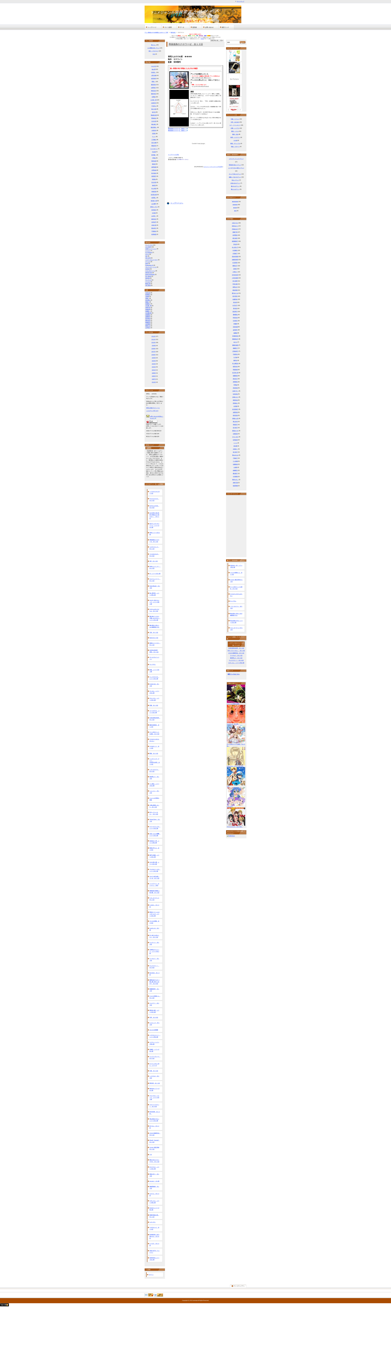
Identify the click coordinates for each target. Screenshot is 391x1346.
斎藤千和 (235, 232)
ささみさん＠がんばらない (154, 740)
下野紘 (154, 158)
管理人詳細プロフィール (153, 408)
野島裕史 (153, 118)
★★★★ (235, 204)
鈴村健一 (153, 155)
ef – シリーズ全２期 (154, 573)
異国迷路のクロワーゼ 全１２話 (186, 44)
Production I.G (149, 265)
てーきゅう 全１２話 (154, 959)
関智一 (153, 81)
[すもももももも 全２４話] (236, 825)
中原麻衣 (235, 250)
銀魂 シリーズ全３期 (154, 670)
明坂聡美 (235, 369)
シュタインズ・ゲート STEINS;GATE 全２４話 (154, 761)
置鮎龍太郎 (154, 115)
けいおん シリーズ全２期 (154, 692)
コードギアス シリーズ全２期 (154, 711)
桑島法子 (235, 265)
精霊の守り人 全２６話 (154, 849)
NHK (146, 263)
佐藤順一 (147, 311)
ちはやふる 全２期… (233, 724)
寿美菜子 (235, 424)
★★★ (235, 207)
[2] (170, 159)
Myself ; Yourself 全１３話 (154, 1141)
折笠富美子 (235, 409)
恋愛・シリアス (235, 128)
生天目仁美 (235, 372)
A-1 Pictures (148, 252)
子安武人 (153, 106)
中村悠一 (153, 72)
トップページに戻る (173, 154)
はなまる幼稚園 (153, 1030)
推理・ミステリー (235, 137)
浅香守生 (147, 307)
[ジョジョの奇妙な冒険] (236, 702)
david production (150, 274)
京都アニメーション (150, 249)
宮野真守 (153, 176)
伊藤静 (235, 323)
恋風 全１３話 (153, 705)
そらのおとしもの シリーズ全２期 (154, 870)
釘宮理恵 (235, 262)
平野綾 (235, 385)
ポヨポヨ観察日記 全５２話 (154, 1134)
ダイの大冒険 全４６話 (154, 922)
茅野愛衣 (235, 382)
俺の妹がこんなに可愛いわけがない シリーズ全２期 (154, 618)
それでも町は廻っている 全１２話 (154, 877)
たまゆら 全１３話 (154, 906)
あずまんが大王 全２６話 (154, 506)
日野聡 (153, 97)
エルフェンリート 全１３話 (154, 579)
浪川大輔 (153, 142)
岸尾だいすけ (154, 207)
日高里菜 (235, 433)
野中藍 (235, 308)
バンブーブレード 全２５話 (154, 1057)
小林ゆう (235, 272)
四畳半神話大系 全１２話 (154, 1216)
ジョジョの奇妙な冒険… (233, 704)
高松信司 (147, 320)
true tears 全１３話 (154, 973)
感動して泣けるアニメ (235, 177)
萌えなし (153, 45)
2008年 (154, 348)
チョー (154, 136)
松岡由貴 (235, 440)
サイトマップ (240, 1)
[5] (175, 159)
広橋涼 (235, 268)
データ (182, 27)
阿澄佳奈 (235, 317)
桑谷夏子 (235, 473)
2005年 (154, 357)
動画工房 (147, 283)
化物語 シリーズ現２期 (154, 1050)
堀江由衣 (235, 238)
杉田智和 (153, 78)
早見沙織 (235, 284)
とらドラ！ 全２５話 (154, 1004)
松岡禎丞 (153, 234)
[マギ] (236, 784)
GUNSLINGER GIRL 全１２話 (153, 651)
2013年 (154, 382)
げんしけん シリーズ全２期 (154, 699)
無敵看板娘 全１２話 (154, 1187)
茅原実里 (235, 388)
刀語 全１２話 (153, 632)
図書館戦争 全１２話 (154, 989)
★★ (235, 210)
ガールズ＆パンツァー (154, 658)
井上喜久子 (235, 247)
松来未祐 (235, 394)
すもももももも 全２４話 (154, 499)
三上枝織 (235, 461)
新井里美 (235, 415)
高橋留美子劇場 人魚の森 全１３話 (154, 891)
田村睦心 (235, 403)
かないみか (235, 437)
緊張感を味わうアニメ (235, 165)
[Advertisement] (195, 187)
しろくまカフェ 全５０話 (154, 770)
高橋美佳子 (235, 339)
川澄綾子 (235, 253)
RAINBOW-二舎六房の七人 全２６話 (154, 1236)
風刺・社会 (235, 134)
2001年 (154, 370)
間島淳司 (153, 145)
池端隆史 (147, 315)
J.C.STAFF (148, 247)
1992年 (154, 376)
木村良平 (153, 222)
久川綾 (235, 357)
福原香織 (235, 485)
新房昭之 (147, 294)
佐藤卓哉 (147, 309)
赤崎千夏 (235, 482)
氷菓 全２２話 (153, 1071)
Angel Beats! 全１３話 (154, 587)
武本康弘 (147, 300)
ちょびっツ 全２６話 (154, 943)
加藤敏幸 (147, 316)
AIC (146, 256)
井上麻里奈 (235, 363)
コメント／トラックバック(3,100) (213, 166)
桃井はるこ (235, 479)
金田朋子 (235, 330)
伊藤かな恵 (235, 418)
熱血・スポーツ (235, 146)
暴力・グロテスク (153, 51)
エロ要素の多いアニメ (153, 48)
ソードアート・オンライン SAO (154, 884)
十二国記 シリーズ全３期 (154, 784)
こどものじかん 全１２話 (154, 492)
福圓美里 (235, 375)
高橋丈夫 (147, 326)
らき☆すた (152, 1222)
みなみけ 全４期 (154, 1181)
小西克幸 (153, 130)
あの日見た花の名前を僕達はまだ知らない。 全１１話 (154, 515)
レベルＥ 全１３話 (154, 1244)
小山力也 (153, 66)
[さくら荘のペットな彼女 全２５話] (236, 742)
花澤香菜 (235, 235)
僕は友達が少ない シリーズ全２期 (154, 1119)
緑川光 (154, 112)
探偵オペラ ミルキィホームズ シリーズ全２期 (154, 914)
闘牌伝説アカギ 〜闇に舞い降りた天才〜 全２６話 (154, 981)
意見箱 (202, 38)
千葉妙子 (235, 458)
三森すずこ (235, 391)
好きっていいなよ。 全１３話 (153, 813)
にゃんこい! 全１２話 (154, 1023)
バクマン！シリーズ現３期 (154, 1043)
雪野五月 (235, 287)
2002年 (154, 367)
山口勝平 (153, 204)
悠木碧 (235, 302)
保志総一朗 (154, 200)
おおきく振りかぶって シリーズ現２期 (154, 602)
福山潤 (153, 69)
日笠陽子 (235, 320)
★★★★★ (235, 201)
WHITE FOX (148, 272)
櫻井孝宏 (153, 94)
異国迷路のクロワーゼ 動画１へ (177, 128)
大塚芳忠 (153, 103)
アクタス (147, 282)
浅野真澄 (235, 412)
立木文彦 (153, 121)
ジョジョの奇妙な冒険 (154, 799)
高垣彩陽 (235, 290)
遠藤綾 (235, 333)
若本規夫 (153, 210)
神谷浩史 (153, 90)
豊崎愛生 (235, 314)
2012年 (154, 336)
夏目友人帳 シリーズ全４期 (154, 1011)
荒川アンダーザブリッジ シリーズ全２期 (154, 525)
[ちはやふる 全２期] (236, 722)
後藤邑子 (235, 348)
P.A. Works (148, 276)
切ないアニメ (235, 180)
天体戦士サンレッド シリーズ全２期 (154, 951)
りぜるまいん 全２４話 (154, 1228)
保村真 (154, 185)
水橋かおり (235, 397)
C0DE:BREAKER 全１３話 (154, 718)
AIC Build (148, 285)
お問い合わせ (209, 27)
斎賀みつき (235, 430)
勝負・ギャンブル (235, 143)
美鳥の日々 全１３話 (154, 1175)
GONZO (147, 269)
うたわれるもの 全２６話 (154, 555)
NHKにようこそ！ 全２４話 (155, 567)
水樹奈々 (235, 449)
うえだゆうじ (154, 149)
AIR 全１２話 (153, 561)
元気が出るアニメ (235, 183)
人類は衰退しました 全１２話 (154, 806)
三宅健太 (153, 139)
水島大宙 (153, 225)
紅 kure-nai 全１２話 (154, 685)
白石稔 (154, 213)
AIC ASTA (148, 258)
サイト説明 (168, 27)
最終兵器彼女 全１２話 (154, 725)
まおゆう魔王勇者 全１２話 (154, 1148)
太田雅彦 (147, 324)
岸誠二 (147, 298)
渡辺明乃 (235, 311)
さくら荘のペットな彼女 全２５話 (154, 733)
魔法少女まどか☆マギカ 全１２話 (154, 1160)
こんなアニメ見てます (152, 410)
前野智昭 (153, 167)
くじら (235, 443)
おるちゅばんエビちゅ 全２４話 (154, 610)
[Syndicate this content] (227, 560)
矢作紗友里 (235, 275)
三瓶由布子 (235, 351)
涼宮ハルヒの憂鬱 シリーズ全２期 (154, 834)
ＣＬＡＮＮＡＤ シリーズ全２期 (154, 677)
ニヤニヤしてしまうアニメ (236, 158)
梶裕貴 (154, 164)
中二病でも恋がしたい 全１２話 (154, 936)
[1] (169, 159)
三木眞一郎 (153, 100)
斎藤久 (147, 302)
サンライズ (148, 280)
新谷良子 (235, 378)
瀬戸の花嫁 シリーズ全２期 (154, 856)
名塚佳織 (235, 327)
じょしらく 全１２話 (154, 791)
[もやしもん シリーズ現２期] (236, 764)
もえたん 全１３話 (154, 1194)
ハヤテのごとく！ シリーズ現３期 (154, 1036)
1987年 (154, 379)
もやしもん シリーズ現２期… (235, 766)
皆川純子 (235, 427)
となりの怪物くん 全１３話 (154, 997)
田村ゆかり (235, 226)
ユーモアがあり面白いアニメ (236, 168)
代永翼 (154, 152)
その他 (235, 140)
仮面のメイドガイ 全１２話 (154, 644)
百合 (154, 54)
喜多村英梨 (235, 256)
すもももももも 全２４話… (235, 826)
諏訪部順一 (154, 127)
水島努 (147, 296)
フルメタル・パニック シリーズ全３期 (154, 1097)
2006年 (154, 354)
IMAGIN (147, 278)
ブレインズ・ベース (150, 267)
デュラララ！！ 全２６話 (154, 966)
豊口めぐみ (235, 293)
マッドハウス (149, 245)
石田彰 (154, 133)
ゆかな (235, 342)
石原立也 (147, 293)
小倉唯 (235, 467)
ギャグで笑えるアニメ (235, 174)
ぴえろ (147, 254)
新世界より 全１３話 (154, 777)
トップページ (152, 27)
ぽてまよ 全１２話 (154, 1127)
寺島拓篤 (153, 191)
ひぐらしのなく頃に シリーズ (154, 1064)
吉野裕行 (153, 87)
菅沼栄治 (147, 318)
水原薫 (235, 406)
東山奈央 (235, 421)
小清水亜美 (235, 278)
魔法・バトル (235, 131)
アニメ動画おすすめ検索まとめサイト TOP (156, 32)
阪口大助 (153, 109)
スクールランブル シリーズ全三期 (154, 827)
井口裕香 (235, 281)
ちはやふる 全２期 (154, 929)
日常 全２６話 (153, 1017)
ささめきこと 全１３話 (154, 747)
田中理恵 (235, 296)
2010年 (154, 342)
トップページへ (176, 203)
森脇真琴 (147, 322)
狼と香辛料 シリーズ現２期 (154, 594)
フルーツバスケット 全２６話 (154, 1105)
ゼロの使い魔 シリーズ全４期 (154, 863)
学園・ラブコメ (235, 119)
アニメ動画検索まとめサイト (237, 560)
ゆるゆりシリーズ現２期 (154, 1208)
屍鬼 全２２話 (153, 753)
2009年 (154, 345)
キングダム (152, 664)
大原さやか (235, 223)
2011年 (154, 339)
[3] (172, 159)
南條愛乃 (235, 470)
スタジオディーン (150, 271)
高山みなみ (235, 455)
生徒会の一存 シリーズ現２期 (154, 841)
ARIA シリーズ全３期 (154, 533)
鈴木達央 (153, 173)
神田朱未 (235, 400)
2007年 (154, 351)
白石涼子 (235, 305)
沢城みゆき (235, 229)
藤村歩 (235, 360)
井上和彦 (153, 188)
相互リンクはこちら (234, 674)
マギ (150, 1154)
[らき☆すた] (236, 804)
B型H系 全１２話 (154, 1083)
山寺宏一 (153, 216)
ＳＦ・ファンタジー (235, 125)
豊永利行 (153, 228)
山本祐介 (147, 327)
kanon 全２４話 (153, 637)
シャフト (147, 250)
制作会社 (173, 32)
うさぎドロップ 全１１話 (154, 547)
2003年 (154, 364)
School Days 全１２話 (154, 820)
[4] (174, 159)
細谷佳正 (153, 219)
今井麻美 (235, 476)
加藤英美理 (235, 259)
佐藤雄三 (147, 304)
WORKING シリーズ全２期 (154, 1258)
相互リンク (225, 27)
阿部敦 (154, 179)
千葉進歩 (153, 231)
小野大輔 (153, 75)
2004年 (154, 361)
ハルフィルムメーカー (151, 260)
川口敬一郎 (148, 305)
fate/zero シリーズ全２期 (154, 1089)
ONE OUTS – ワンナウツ (154, 1251)
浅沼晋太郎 (154, 194)
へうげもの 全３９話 (154, 1077)
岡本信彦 (153, 161)
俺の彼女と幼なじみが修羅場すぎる (154, 626)
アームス (147, 261)
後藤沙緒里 (235, 345)
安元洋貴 (153, 182)
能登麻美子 (235, 241)
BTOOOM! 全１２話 (154, 1112)
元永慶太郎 (148, 313)
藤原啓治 (153, 84)
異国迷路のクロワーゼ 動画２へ (177, 130)
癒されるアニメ (235, 186)
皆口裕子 (235, 452)
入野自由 (153, 170)
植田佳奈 (235, 366)
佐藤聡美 (235, 464)
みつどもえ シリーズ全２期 (154, 1168)
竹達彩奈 (235, 354)
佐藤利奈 (235, 299)
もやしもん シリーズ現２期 (154, 1201)
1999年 (154, 373)
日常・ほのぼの (235, 122)
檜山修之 (153, 124)
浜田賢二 (153, 197)
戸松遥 (235, 244)
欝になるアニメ (235, 189)
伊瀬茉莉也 (235, 336)
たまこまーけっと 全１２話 (154, 898)
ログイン (151, 1274)
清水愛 (235, 446)
